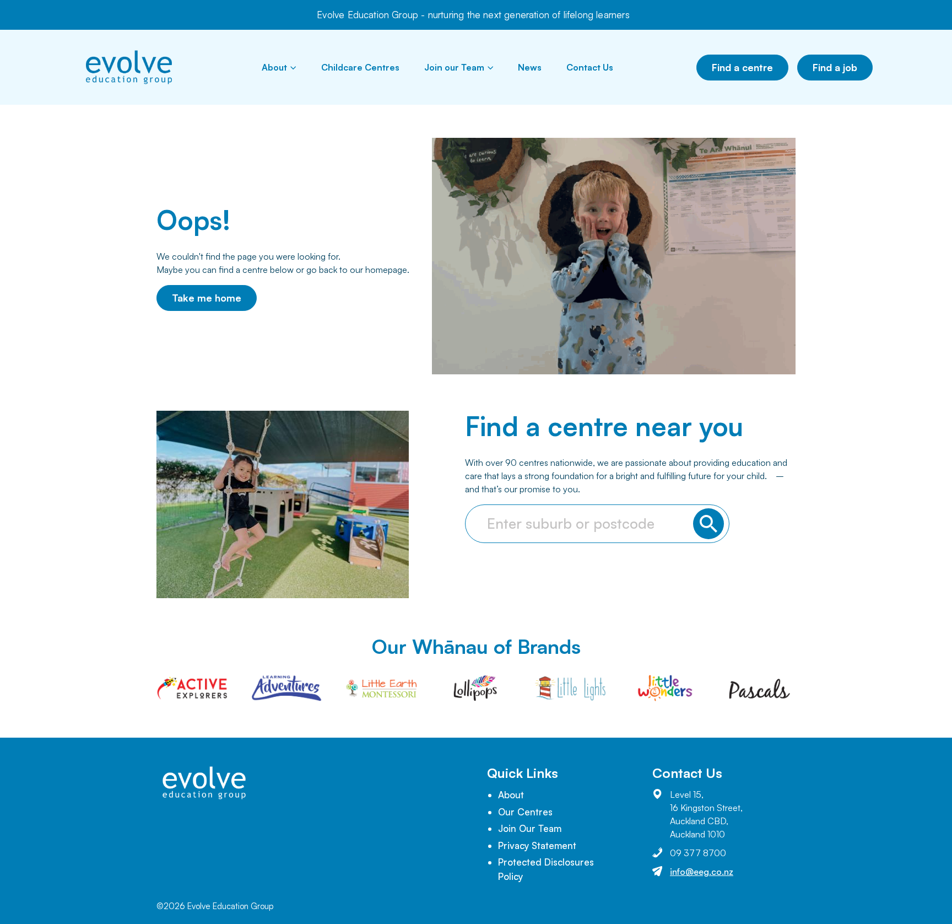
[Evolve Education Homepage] (128, 67)
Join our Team (454, 67)
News (530, 67)
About (274, 67)
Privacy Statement (537, 845)
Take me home (206, 298)
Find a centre (742, 67)
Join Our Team (529, 828)
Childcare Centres (360, 67)
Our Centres (525, 812)
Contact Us (589, 67)
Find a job (835, 67)
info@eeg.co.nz (701, 871)
